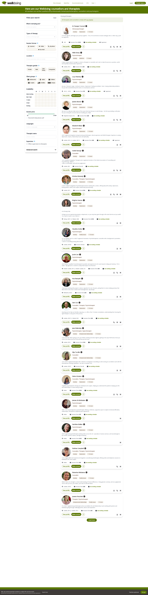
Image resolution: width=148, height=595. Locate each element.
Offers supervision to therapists (37, 144)
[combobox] (41, 59)
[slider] (27, 114)
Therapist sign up (140, 3)
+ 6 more (90, 107)
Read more (45, 592)
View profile (66, 46)
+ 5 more (89, 58)
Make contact (76, 46)
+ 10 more (90, 32)
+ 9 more (100, 502)
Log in (131, 3)
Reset (54, 17)
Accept (144, 592)
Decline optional (134, 592)
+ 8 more (90, 260)
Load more (92, 520)
